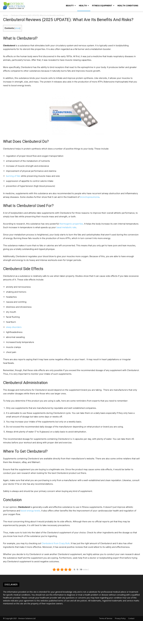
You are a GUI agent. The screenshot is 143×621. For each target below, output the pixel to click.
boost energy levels (30, 510)
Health (83, 5)
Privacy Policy (120, 618)
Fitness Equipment (102, 5)
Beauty (70, 5)
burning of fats (13, 176)
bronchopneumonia (89, 197)
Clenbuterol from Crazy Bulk (56, 543)
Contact (131, 618)
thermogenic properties (71, 223)
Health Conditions (127, 5)
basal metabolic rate (66, 227)
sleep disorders (14, 327)
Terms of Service (105, 618)
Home (5, 15)
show (17, 28)
